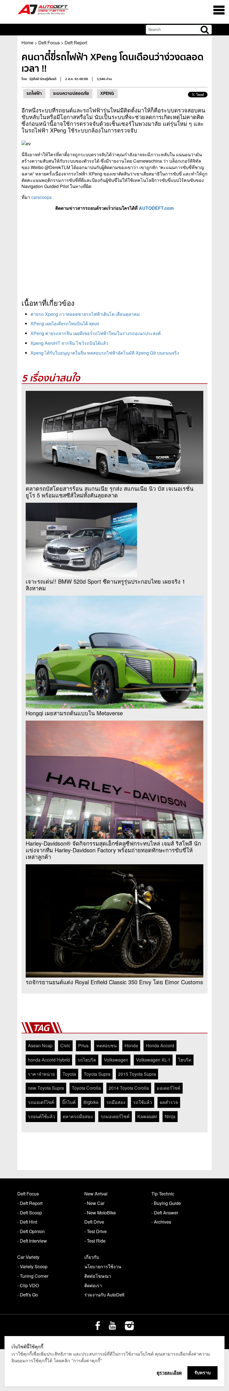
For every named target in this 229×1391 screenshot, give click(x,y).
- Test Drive (95, 1231)
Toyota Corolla (86, 1088)
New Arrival (96, 1193)
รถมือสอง (115, 1102)
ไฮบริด (184, 1060)
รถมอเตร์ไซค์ (41, 1102)
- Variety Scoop (32, 1266)
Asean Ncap (40, 1045)
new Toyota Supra (46, 1088)
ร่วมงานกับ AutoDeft (104, 1294)
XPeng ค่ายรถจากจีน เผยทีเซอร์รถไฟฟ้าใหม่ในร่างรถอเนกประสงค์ (95, 333)
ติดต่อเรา (93, 1285)
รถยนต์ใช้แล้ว (41, 1116)
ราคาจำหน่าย (41, 1074)
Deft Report (76, 42)
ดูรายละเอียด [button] (169, 1372)
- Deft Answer (164, 1212)
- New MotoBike (100, 1212)
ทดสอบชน (106, 1045)
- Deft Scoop (29, 1212)
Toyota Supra (97, 1074)
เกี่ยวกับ (91, 1257)
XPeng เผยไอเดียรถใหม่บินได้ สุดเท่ (64, 323)
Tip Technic (162, 1193)
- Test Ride (95, 1241)
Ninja (170, 1116)
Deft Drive (94, 1222)
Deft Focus (49, 42)
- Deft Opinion (31, 1231)
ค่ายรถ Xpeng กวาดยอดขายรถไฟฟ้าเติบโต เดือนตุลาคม (85, 314)
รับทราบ (202, 1372)
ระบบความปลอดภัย (71, 93)
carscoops (41, 197)
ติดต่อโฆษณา (97, 1276)
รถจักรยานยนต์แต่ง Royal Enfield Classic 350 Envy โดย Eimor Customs (114, 982)
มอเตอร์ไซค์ (168, 1088)
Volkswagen (116, 1060)
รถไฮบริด (87, 1060)
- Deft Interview (32, 1241)
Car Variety (28, 1257)
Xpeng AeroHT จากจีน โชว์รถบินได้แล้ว (69, 343)
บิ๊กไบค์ (69, 1102)
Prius (83, 1045)
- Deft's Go (27, 1294)
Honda (131, 1045)
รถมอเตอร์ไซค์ (115, 1116)
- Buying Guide (166, 1203)
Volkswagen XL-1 (153, 1060)
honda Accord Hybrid (49, 1060)
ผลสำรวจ (169, 1102)
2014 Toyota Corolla (129, 1088)
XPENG (107, 93)
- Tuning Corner (32, 1276)
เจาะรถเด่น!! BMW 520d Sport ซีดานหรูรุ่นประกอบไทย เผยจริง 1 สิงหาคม (105, 584)
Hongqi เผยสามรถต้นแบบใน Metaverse (74, 713)
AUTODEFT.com (156, 208)
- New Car (94, 1203)
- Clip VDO (28, 1285)
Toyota (69, 1074)
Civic (65, 1045)
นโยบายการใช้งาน (102, 1266)
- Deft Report (29, 1203)
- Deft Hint (27, 1222)
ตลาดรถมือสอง (78, 1116)
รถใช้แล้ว (142, 1102)
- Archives (161, 1222)
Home (28, 42)
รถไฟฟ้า (34, 93)
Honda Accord (160, 1045)
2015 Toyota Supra (137, 1074)
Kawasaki (147, 1116)
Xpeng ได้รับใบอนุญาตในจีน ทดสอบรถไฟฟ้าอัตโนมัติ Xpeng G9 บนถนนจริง (104, 353)
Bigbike (91, 1102)
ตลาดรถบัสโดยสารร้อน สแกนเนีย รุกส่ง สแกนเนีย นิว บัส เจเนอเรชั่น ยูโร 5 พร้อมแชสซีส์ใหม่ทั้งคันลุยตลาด (110, 492)
